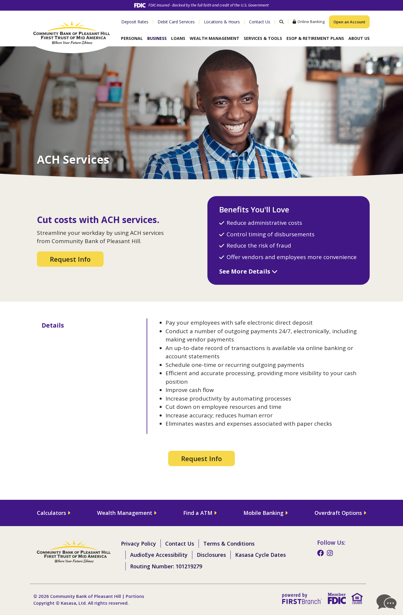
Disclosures (211, 554)
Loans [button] (178, 38)
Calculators (51, 512)
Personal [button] (132, 38)
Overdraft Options (338, 512)
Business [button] (157, 38)
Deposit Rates (134, 22)
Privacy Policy (138, 543)
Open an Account (349, 22)
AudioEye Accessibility (159, 554)
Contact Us (259, 22)
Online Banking (311, 21)
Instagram (330, 553)
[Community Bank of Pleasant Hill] (71, 31)
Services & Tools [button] (263, 38)
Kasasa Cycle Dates (260, 554)
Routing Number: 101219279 (166, 566)
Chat (386, 601)
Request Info (70, 259)
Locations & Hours (222, 22)
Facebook (320, 553)
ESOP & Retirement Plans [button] (315, 38)
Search (281, 22)
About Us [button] (359, 38)
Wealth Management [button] (214, 38)
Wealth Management (124, 512)
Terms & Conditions (229, 543)
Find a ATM (197, 512)
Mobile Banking (263, 512)
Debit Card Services (176, 22)
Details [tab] (53, 325)
